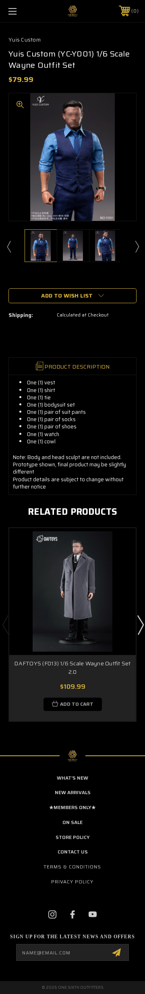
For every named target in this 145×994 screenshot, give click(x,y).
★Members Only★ (72, 807)
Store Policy (73, 837)
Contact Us (73, 852)
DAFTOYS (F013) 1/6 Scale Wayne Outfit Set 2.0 (72, 667)
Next (136, 246)
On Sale (72, 822)
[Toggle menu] (21, 11)
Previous (8, 246)
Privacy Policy (72, 881)
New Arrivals (73, 792)
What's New (72, 778)
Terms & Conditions (72, 866)
